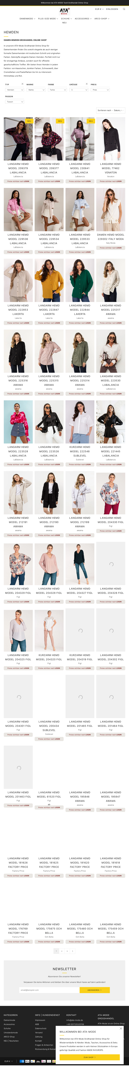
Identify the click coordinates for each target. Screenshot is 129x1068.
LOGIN (26, 181)
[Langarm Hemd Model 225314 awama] (80, 351)
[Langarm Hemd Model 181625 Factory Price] (49, 835)
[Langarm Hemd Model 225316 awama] (18, 351)
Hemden (10, 90)
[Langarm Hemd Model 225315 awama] (49, 351)
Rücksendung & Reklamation (48, 1049)
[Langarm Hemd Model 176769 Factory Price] (18, 901)
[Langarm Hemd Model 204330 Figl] (110, 492)
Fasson (9, 96)
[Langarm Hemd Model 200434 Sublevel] (49, 696)
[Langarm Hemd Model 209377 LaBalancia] (49, 138)
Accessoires (82, 18)
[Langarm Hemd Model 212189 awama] (80, 492)
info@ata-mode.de (74, 1020)
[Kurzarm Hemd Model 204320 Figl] (49, 630)
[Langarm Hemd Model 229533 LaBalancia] (80, 209)
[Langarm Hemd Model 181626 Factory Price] (18, 835)
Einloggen (112, 9)
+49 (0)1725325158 (75, 1024)
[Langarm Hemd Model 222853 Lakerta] (18, 280)
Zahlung (38, 1037)
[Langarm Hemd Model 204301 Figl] (18, 696)
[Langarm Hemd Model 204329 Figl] (18, 563)
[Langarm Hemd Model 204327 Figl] (80, 563)
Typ (7, 84)
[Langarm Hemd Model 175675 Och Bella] (49, 901)
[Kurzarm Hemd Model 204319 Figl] (80, 630)
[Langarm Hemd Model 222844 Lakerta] (80, 280)
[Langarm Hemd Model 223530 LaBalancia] (110, 351)
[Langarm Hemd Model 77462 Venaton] (110, 138)
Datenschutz (40, 1028)
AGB (37, 1024)
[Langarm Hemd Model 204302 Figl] (110, 630)
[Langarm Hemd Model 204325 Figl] (18, 630)
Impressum (40, 1020)
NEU (64, 22)
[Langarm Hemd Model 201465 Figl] (80, 696)
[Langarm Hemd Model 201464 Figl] (110, 696)
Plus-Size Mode (47, 18)
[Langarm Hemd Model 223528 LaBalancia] (18, 422)
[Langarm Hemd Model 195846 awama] (80, 767)
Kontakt (38, 1041)
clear (23, 84)
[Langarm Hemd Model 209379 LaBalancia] (18, 138)
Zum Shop (88, 1057)
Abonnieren (93, 990)
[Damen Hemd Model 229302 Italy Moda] (110, 209)
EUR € (98, 9)
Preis (93, 84)
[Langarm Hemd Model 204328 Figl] (49, 563)
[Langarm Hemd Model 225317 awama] (110, 280)
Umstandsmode (11, 1032)
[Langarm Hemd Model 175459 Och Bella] (110, 901)
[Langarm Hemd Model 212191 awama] (18, 492)
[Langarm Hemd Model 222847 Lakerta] (49, 280)
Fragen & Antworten (44, 1045)
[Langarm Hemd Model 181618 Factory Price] (110, 835)
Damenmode (26, 18)
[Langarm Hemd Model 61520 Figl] (49, 767)
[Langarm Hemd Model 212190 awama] (49, 492)
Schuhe (65, 18)
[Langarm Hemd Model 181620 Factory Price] (80, 835)
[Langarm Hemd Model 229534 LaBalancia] (49, 209)
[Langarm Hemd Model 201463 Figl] (18, 767)
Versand (38, 1032)
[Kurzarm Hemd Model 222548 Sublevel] (80, 422)
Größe (73, 84)
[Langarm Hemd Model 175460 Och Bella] (80, 901)
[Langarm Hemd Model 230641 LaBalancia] (80, 138)
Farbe (51, 84)
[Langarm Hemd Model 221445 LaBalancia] (110, 422)
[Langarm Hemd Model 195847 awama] (110, 767)
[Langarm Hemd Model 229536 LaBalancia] (18, 209)
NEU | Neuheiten (11, 1041)
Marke (30, 84)
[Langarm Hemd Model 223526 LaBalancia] (49, 422)
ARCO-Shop (100, 18)
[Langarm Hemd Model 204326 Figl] (110, 563)
